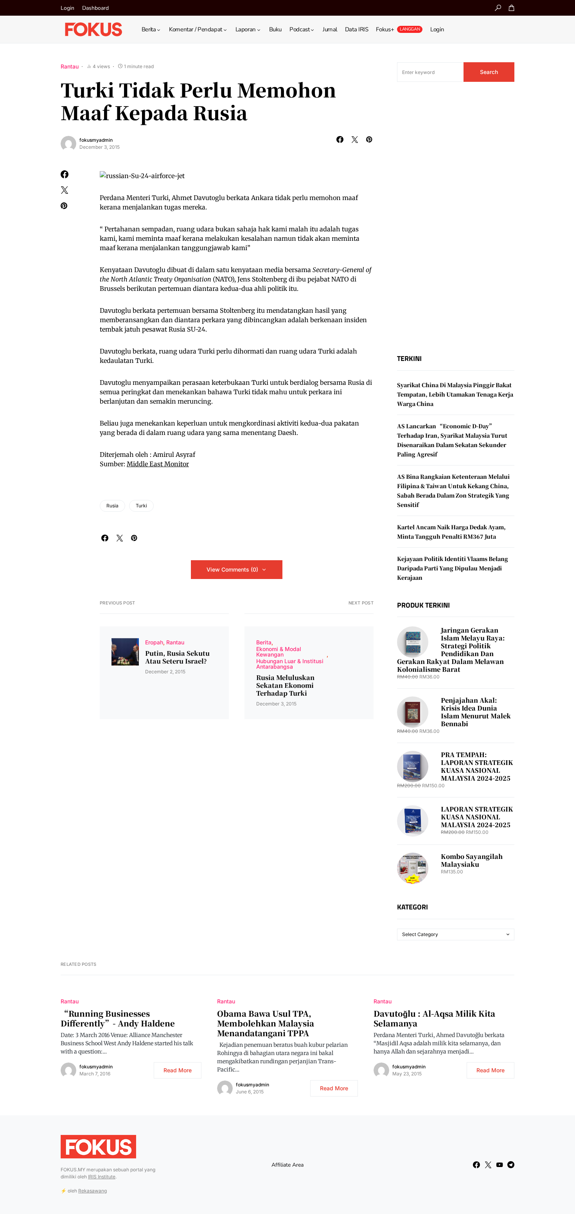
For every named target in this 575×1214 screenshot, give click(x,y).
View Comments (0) (232, 569)
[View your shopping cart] (511, 8)
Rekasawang (92, 1191)
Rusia (112, 506)
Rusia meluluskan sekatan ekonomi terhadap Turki (285, 685)
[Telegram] (510, 1164)
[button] (498, 8)
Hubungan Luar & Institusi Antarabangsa (289, 664)
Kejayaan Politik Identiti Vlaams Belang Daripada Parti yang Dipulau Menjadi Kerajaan (452, 568)
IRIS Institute (101, 1177)
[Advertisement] (455, 218)
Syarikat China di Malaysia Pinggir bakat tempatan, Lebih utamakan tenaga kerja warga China (455, 394)
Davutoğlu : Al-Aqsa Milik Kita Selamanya (434, 1018)
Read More (178, 1070)
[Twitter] (488, 1164)
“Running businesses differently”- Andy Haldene (118, 1018)
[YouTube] (499, 1164)
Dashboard (95, 8)
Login (67, 8)
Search (489, 72)
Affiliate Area (287, 1165)
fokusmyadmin (96, 140)
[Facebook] (476, 1164)
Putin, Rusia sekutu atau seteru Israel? (177, 657)
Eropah (154, 642)
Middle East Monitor (158, 464)
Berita (263, 642)
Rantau (70, 66)
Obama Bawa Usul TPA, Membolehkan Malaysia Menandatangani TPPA (265, 1023)
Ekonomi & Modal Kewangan (278, 652)
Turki (141, 506)
